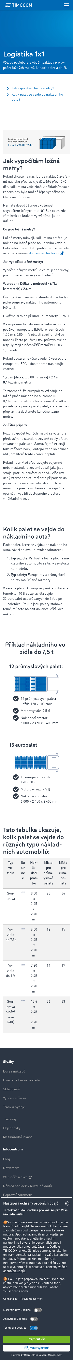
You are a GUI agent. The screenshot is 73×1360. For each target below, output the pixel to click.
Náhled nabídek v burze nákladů (27, 1186)
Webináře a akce (15, 1177)
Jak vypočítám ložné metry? (33, 88)
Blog (6, 1159)
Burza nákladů (14, 1071)
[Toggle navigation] (66, 5)
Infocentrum (13, 1149)
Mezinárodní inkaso (17, 1137)
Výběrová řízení (14, 1098)
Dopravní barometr (17, 1195)
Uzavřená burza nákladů (21, 1080)
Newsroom (11, 1168)
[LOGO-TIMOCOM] (18, 5)
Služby (8, 1061)
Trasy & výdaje (14, 1107)
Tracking (9, 1119)
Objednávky (11, 1128)
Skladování (11, 1089)
